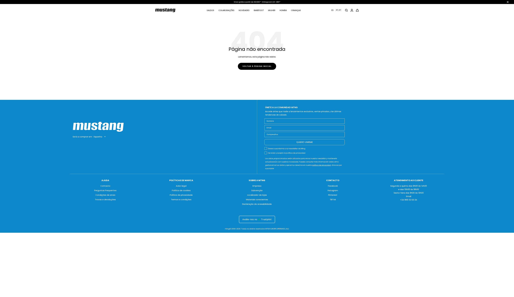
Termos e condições (181, 199)
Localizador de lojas (257, 195)
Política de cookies (181, 190)
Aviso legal (181, 185)
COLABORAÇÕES (226, 10)
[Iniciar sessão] (351, 10)
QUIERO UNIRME (304, 142)
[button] (336, 10)
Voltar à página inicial (257, 66)
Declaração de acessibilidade (257, 204)
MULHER (271, 10)
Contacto (105, 185)
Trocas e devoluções (105, 199)
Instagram (333, 190)
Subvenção (257, 190)
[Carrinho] (357, 10)
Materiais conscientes (257, 199)
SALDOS (210, 10)
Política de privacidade (181, 195)
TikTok (333, 199)
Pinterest (332, 195)
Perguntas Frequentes (105, 190)
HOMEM (283, 10)
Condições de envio (105, 195)
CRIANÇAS (296, 10)
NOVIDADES (244, 10)
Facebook (333, 185)
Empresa (257, 185)
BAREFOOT (259, 10)
